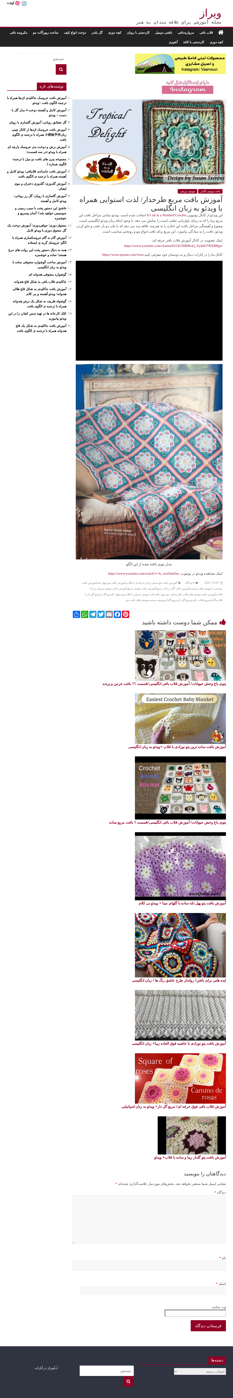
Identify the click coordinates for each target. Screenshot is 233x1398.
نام (222, 1258)
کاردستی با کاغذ (193, 42)
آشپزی (173, 42)
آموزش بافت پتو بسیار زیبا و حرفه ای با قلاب (152, 582)
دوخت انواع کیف (75, 32)
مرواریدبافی (186, 32)
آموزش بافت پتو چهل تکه (111, 582)
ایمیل (221, 1283)
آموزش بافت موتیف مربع (142, 588)
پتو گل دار (104, 594)
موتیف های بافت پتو (137, 600)
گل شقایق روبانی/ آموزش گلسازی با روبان (37, 122)
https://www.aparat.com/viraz (123, 254)
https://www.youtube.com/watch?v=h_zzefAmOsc (143, 573)
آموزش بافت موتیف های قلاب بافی (196, 594)
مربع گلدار (171, 600)
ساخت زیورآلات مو (45, 32)
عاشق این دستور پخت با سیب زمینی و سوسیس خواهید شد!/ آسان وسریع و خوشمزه (40, 213)
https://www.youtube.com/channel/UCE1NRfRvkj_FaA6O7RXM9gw (173, 246)
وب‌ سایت (219, 1307)
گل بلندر (97, 32)
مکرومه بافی (19, 32)
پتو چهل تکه (117, 594)
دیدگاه (220, 1192)
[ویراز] (221, 32)
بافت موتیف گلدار (210, 191)
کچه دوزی (115, 32)
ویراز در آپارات (44, 1368)
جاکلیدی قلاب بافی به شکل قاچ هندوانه (40, 281)
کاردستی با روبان (138, 32)
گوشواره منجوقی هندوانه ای (47, 274)
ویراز (210, 13)
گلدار (213, 600)
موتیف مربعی (187, 191)
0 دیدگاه (189, 583)
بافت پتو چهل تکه (165, 594)
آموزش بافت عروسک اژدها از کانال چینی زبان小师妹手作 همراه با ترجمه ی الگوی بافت (39, 134)
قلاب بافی (206, 32)
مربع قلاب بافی (200, 600)
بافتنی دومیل (163, 32)
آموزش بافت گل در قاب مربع (173, 588)
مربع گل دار (184, 600)
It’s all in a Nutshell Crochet (166, 215)
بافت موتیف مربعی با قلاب (140, 594)
